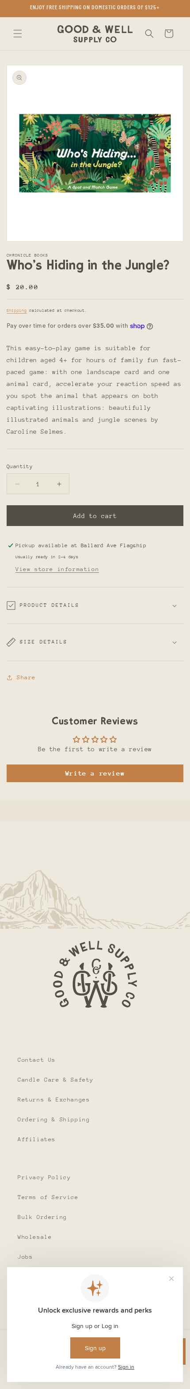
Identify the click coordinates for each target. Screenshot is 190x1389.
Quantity (20, 466)
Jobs (25, 1256)
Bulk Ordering (42, 1217)
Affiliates (37, 1139)
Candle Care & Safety (56, 1079)
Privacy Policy (44, 1177)
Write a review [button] (95, 773)
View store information (57, 569)
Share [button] (26, 677)
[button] (17, 33)
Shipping (17, 310)
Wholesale (35, 1237)
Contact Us (37, 1059)
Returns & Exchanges (54, 1099)
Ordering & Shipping (54, 1119)
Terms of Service (48, 1197)
